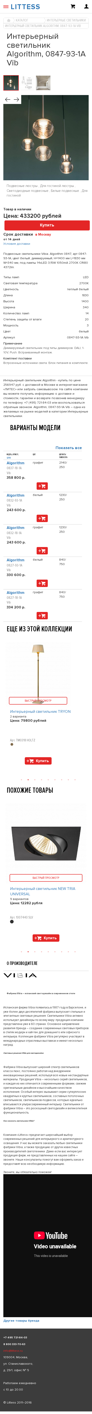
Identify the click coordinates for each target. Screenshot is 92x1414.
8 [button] (68, 952)
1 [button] (21, 952)
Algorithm (15, 463)
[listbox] (46, 1411)
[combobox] (44, 234)
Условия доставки (16, 244)
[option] (46, 873)
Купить (47, 225)
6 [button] (55, 952)
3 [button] (35, 952)
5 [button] (48, 952)
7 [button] (61, 952)
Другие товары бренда (21, 1321)
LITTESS (25, 7)
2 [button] (28, 952)
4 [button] (41, 952)
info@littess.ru (13, 1351)
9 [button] (75, 952)
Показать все (69, 447)
